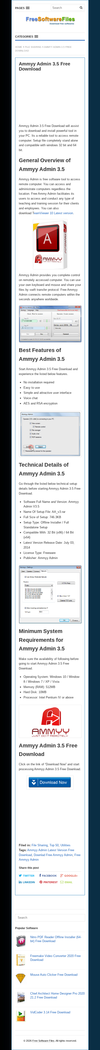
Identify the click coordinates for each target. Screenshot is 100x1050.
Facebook (49, 875)
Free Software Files (43, 1040)
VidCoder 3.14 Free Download (50, 1012)
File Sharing (33, 47)
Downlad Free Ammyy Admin (53, 855)
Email (69, 882)
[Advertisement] (50, 98)
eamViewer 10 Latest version (53, 213)
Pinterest (50, 882)
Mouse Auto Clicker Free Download (53, 974)
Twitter (28, 875)
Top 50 (54, 845)
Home (18, 47)
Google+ (70, 875)
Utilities (65, 845)
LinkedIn (29, 882)
